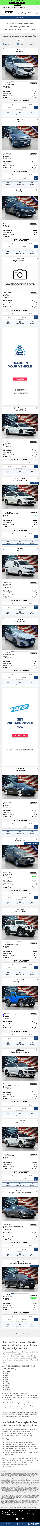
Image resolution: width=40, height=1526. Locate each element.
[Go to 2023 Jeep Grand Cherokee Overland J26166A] (20, 1068)
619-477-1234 (29, 8)
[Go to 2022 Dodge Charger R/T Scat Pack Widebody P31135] (20, 1209)
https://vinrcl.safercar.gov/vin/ (7, 1498)
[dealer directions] (3, 1512)
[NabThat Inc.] (36, 1513)
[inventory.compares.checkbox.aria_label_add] (3, 49)
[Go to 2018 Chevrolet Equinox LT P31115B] (20, 67)
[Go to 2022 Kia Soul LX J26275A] (20, 138)
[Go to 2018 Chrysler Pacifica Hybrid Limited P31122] (20, 496)
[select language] (32, 13)
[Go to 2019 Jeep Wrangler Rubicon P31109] (20, 927)
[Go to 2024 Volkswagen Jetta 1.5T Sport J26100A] (20, 426)
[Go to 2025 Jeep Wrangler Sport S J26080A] (20, 998)
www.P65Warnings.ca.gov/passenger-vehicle (26, 1507)
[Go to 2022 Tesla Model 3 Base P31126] (20, 786)
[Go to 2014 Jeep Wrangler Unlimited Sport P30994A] (20, 277)
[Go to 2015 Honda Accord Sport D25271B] (20, 208)
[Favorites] (22, 13)
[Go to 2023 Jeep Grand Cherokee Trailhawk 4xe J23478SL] (20, 1279)
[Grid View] (17, 44)
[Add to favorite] (36, 49)
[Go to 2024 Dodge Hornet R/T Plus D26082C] (20, 857)
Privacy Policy (33, 1511)
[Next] (31, 1333)
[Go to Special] (20, 366)
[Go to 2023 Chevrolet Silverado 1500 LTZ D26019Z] (20, 1139)
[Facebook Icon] (17, 1518)
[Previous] (8, 1333)
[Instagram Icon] (23, 1518)
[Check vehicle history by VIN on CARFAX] (33, 83)
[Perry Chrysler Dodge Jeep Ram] (9, 13)
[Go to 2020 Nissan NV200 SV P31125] (20, 567)
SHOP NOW (17, 4)
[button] (37, 2)
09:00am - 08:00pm (17, 8)
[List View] (22, 44)
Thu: (9, 8)
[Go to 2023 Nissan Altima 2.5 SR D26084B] (20, 637)
